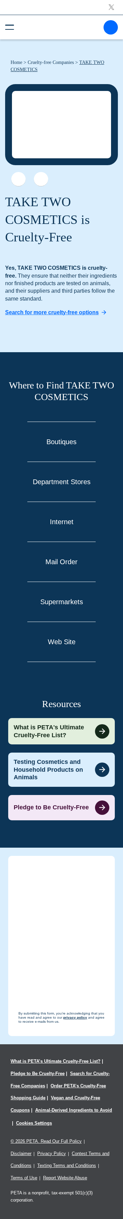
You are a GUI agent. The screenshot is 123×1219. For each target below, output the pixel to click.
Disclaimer (21, 1153)
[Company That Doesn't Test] (18, 179)
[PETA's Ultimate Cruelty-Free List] (58, 27)
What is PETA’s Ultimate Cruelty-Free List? (55, 1061)
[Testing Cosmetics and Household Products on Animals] (61, 770)
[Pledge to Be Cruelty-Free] (61, 807)
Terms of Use (24, 1177)
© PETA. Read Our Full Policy (46, 1141)
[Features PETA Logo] (41, 179)
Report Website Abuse (65, 1177)
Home (16, 62)
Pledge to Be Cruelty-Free (38, 1073)
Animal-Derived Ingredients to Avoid (73, 1110)
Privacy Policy (51, 1153)
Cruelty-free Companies (51, 62)
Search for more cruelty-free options (52, 312)
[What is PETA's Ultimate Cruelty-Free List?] (61, 731)
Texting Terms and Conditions (66, 1165)
